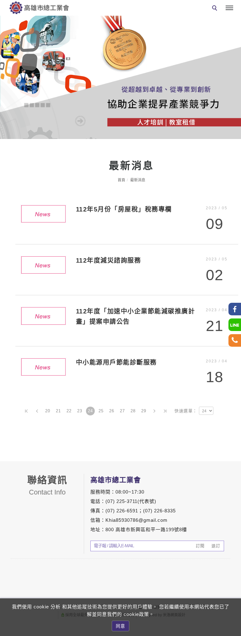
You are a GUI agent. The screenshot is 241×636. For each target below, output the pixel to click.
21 (58, 411)
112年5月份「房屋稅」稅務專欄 (124, 209)
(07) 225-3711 (121, 501)
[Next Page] (154, 411)
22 (69, 411)
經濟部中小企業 (235, 556)
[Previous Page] (37, 411)
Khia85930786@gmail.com (136, 520)
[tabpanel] (120, 77)
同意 (120, 625)
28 (133, 411)
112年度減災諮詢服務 (108, 260)
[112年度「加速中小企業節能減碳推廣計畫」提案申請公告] (43, 315)
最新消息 (137, 180)
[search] (215, 9)
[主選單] (229, 8)
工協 (235, 517)
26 (112, 411)
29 (144, 411)
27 (122, 411)
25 (101, 411)
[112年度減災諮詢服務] (43, 264)
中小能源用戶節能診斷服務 (116, 362)
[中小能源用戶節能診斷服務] (43, 366)
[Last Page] (165, 411)
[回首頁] (39, 7)
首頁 (121, 180)
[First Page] (26, 411)
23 (80, 411)
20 (48, 411)
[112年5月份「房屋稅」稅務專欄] (43, 213)
